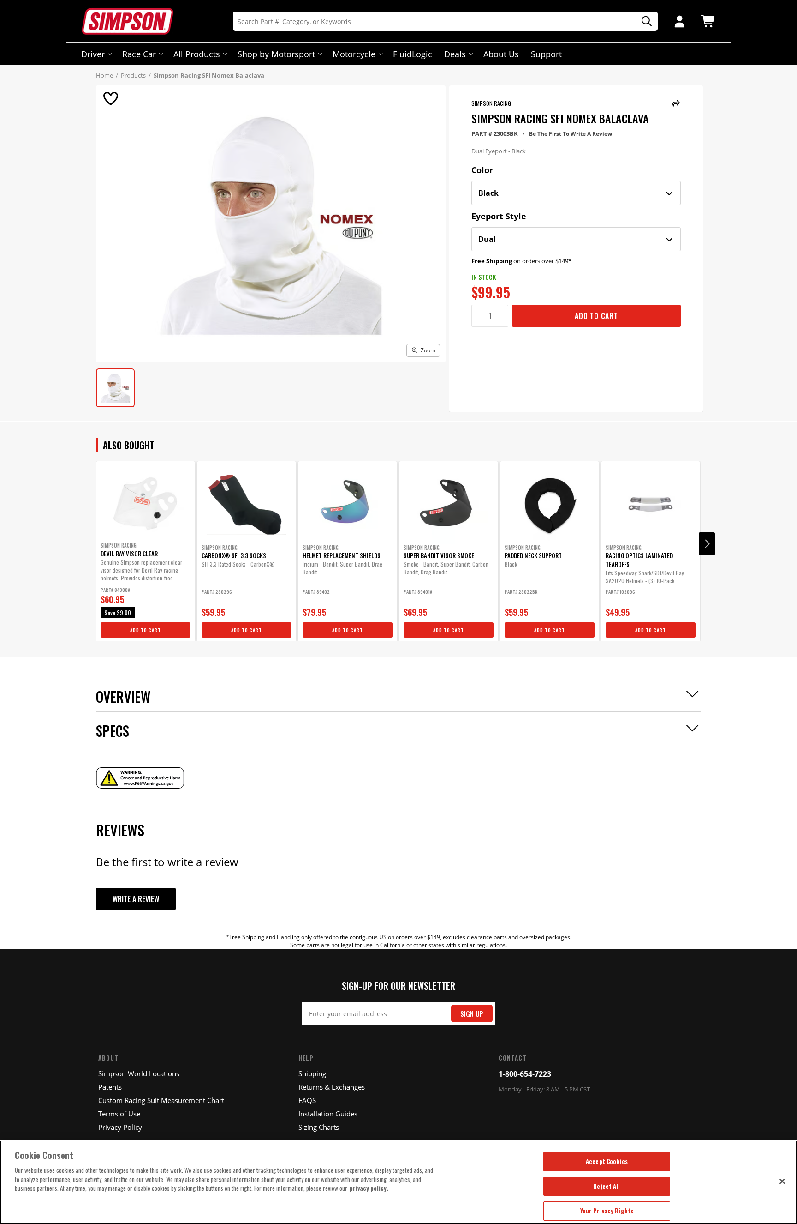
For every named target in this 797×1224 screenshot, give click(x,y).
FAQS (307, 1100)
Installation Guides (327, 1113)
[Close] (782, 1181)
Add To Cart (596, 315)
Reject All (606, 1186)
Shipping (312, 1073)
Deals (455, 54)
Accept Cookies (607, 1161)
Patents (110, 1086)
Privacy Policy (120, 1127)
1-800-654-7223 (525, 1074)
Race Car (139, 54)
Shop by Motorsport (276, 54)
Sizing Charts (318, 1127)
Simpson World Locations (138, 1073)
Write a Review (136, 898)
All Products (196, 54)
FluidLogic (412, 54)
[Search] (643, 21)
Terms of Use (119, 1113)
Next (707, 543)
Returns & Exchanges (331, 1086)
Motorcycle (354, 54)
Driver (93, 54)
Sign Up (471, 1014)
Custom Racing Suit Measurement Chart (161, 1100)
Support (546, 54)
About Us (501, 54)
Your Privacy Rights (606, 1210)
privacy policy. (369, 1188)
